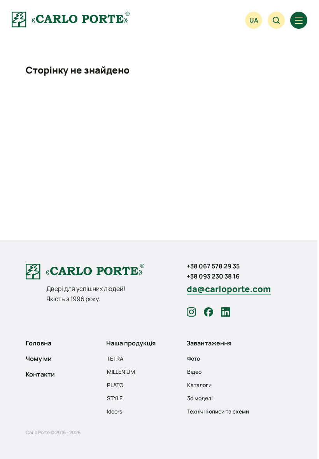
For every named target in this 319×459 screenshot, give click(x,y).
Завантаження (208, 343)
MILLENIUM (121, 371)
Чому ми (39, 358)
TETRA (115, 358)
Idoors (114, 411)
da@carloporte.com (229, 289)
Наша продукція (131, 343)
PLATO (115, 385)
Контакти (40, 374)
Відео (194, 371)
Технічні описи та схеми (218, 411)
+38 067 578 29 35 (213, 266)
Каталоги (199, 385)
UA (253, 20)
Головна (38, 343)
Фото (193, 358)
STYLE (115, 398)
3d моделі (199, 398)
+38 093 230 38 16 (213, 276)
